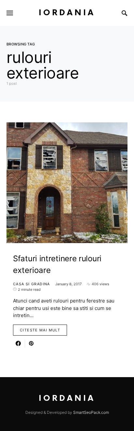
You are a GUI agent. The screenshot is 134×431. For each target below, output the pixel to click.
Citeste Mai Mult (40, 330)
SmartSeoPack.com (91, 412)
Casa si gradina (31, 284)
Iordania (67, 13)
